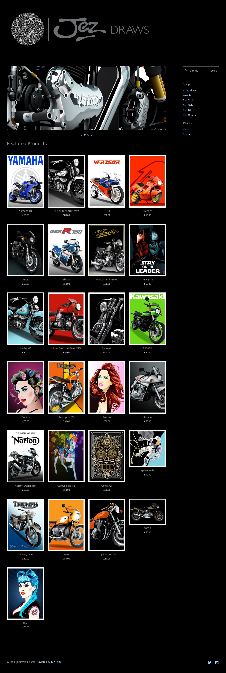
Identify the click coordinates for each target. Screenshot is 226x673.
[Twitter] (210, 663)
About (186, 129)
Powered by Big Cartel (49, 661)
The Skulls (188, 100)
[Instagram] (217, 663)
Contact (187, 134)
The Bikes (188, 110)
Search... (187, 95)
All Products (190, 90)
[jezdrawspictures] (113, 29)
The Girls (188, 105)
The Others (189, 115)
